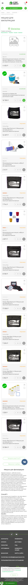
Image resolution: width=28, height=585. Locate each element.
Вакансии (4, 553)
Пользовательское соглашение (12, 560)
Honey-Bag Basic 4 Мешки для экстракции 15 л (12, 372)
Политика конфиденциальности (12, 557)
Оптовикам (5, 548)
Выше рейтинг (4, 32)
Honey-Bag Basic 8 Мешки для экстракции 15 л (12, 337)
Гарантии (4, 545)
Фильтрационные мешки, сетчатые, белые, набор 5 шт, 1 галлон (14, 406)
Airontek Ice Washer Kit (10, 93)
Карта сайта (19, 553)
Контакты (4, 538)
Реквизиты (18, 538)
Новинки (20, 32)
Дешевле (11, 32)
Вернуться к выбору (14, 464)
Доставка (18, 542)
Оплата (3, 542)
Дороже (15, 32)
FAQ (16, 545)
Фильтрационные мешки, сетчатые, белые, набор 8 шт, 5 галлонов (14, 59)
